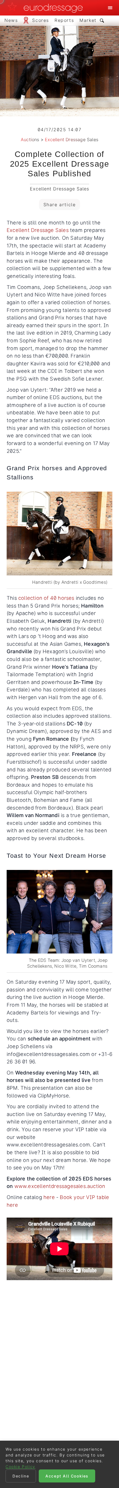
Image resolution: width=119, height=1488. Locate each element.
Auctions (30, 139)
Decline (20, 1476)
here (49, 1197)
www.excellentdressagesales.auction (59, 1186)
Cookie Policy (20, 1466)
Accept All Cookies (67, 1476)
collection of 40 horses (46, 598)
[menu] (110, 7)
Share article (59, 204)
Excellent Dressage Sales (71, 139)
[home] (47, 8)
